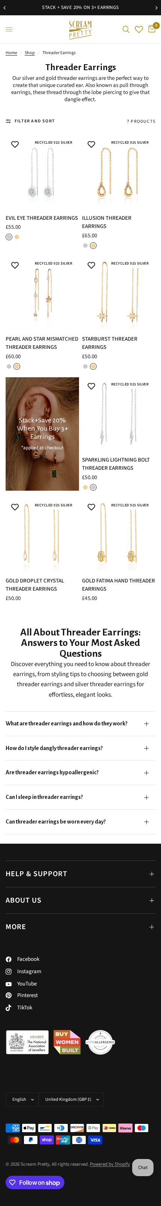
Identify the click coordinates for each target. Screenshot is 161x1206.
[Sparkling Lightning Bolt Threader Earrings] (118, 413)
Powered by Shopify (110, 1164)
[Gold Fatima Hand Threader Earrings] (118, 534)
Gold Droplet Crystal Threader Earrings (35, 585)
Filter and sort (35, 121)
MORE (16, 927)
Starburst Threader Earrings (109, 343)
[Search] (126, 29)
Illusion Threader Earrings (106, 222)
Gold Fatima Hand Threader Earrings (118, 585)
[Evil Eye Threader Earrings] (42, 172)
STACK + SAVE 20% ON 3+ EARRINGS (80, 7)
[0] (150, 29)
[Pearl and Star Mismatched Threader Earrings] (42, 292)
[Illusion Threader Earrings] (118, 172)
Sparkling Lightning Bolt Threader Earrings (116, 464)
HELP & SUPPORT (36, 874)
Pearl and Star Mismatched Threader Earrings (42, 343)
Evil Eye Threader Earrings (42, 218)
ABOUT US (24, 900)
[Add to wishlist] (14, 144)
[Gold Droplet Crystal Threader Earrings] (42, 534)
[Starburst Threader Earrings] (118, 292)
